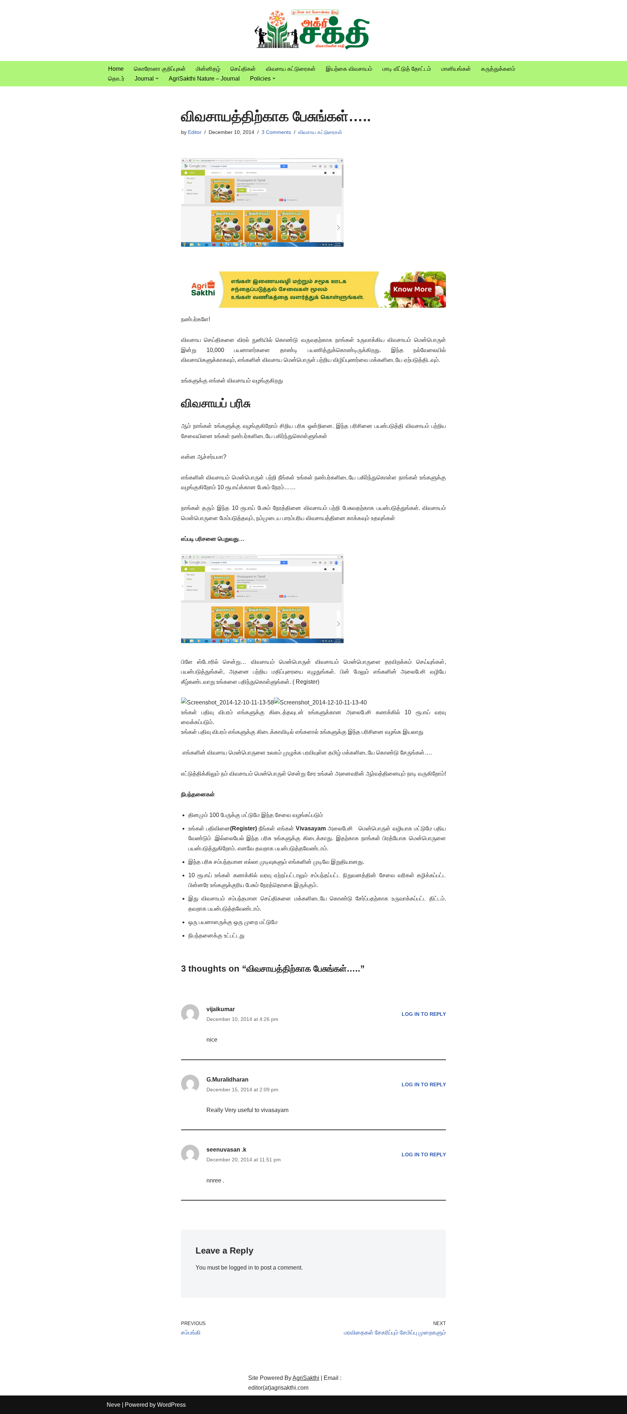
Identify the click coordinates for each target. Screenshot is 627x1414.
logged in (241, 1267)
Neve (113, 1405)
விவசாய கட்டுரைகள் (291, 69)
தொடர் (116, 78)
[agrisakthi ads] (313, 306)
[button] (157, 78)
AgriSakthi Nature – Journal (204, 78)
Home (116, 69)
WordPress (171, 1405)
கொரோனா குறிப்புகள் (160, 69)
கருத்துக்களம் (498, 69)
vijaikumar (220, 1009)
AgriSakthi (305, 1378)
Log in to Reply (424, 1014)
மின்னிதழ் (208, 69)
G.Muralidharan (227, 1079)
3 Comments (276, 132)
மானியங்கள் (456, 69)
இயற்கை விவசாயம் (349, 69)
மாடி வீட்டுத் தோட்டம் (406, 69)
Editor (194, 132)
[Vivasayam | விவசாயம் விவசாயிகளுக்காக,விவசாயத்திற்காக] (313, 30)
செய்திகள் (243, 69)
